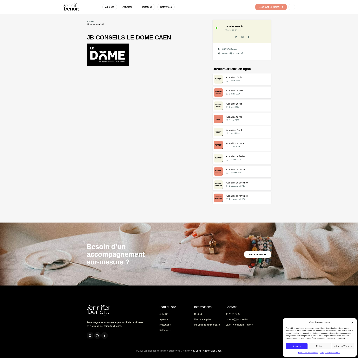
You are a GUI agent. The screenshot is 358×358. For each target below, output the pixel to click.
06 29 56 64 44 (229, 49)
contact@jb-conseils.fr (232, 53)
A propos (109, 7)
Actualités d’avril (234, 130)
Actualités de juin (234, 104)
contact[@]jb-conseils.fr (237, 319)
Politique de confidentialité (308, 353)
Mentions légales (202, 319)
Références (166, 7)
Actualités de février (235, 156)
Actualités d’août (234, 77)
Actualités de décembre (237, 183)
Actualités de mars (235, 143)
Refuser (319, 346)
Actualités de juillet (235, 90)
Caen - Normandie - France (239, 325)
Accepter (297, 346)
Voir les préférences (343, 346)
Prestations (146, 7)
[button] (352, 322)
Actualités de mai (234, 117)
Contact (198, 314)
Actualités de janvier (235, 169)
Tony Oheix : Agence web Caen (205, 351)
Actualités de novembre (237, 196)
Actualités (127, 7)
